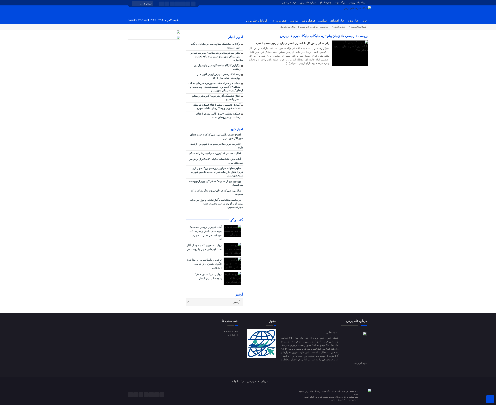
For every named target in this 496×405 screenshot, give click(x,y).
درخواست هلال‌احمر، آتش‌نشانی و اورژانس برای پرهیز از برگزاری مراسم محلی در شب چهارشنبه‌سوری (216, 203)
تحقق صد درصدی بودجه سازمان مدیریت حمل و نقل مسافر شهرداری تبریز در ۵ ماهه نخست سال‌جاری (217, 56)
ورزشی (294, 20)
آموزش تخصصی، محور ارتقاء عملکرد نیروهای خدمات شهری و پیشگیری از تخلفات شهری (216, 106)
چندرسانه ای (325, 2)
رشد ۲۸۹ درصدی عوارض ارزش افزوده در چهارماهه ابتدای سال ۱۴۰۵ (218, 76)
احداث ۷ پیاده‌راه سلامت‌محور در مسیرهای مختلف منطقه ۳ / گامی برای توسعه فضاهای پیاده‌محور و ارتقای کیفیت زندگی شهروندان (216, 87)
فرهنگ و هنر (308, 20)
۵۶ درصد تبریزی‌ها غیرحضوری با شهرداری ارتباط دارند (216, 145)
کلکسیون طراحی (338, 400)
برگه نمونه (340, 2)
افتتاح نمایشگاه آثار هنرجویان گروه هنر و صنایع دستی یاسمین (216, 97)
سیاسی (322, 20)
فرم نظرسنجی (289, 2)
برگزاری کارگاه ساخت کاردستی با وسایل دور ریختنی (217, 67)
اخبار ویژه (353, 20)
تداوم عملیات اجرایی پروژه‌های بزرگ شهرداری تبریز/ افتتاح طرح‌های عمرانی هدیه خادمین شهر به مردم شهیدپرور (217, 172)
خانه (364, 20)
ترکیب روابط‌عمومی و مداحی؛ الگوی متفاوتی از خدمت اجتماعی (204, 263)
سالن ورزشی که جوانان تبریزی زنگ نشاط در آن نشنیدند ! (217, 192)
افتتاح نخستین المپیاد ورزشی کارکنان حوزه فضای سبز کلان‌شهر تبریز (216, 136)
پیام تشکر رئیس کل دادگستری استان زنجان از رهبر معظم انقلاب (292, 43)
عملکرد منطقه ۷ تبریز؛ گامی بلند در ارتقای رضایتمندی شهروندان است (218, 115)
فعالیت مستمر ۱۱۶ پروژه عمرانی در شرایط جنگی (215, 153)
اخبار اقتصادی (337, 20)
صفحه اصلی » (338, 26)
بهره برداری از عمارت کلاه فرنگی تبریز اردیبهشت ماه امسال (216, 183)
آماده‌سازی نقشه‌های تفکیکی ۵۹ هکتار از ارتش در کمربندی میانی (216, 161)
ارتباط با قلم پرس (357, 2)
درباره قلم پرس (308, 2)
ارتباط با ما (232, 335)
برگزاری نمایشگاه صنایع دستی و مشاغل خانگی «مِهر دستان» (215, 45)
